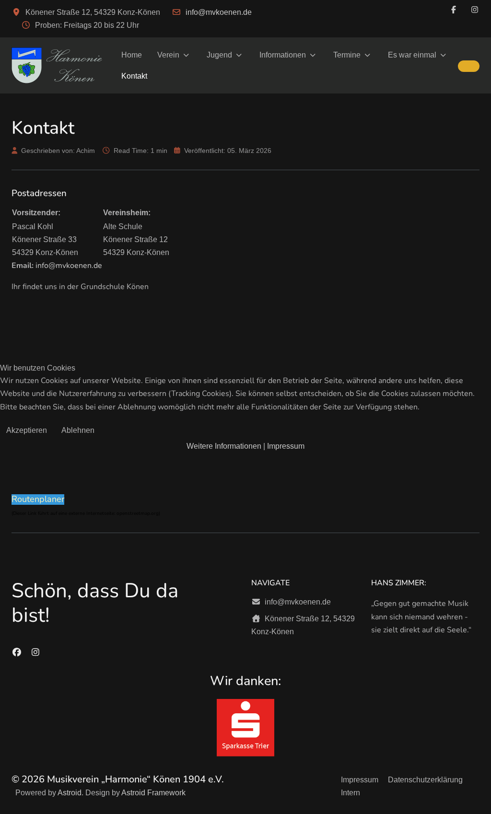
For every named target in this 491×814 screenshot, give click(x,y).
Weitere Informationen (224, 446)
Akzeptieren (26, 430)
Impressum (285, 446)
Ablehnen (77, 430)
